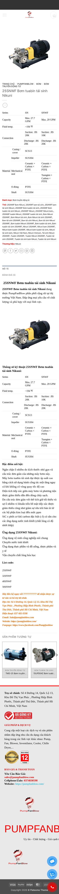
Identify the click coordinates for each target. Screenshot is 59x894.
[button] (4, 15)
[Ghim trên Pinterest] (26, 250)
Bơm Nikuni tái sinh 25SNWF (40, 217)
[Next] (56, 661)
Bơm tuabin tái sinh (43, 223)
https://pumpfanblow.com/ (23, 621)
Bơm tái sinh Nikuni (29, 220)
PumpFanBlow (25, 84)
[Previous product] (5, 105)
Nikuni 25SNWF (29, 227)
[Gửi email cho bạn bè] (21, 250)
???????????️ (30, 594)
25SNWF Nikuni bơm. (44, 211)
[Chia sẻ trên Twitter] (15, 250)
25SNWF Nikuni (27, 211)
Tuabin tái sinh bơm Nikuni (26, 239)
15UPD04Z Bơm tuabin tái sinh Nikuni (43, 673)
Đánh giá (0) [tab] (9, 275)
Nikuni (18, 244)
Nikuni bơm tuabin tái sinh (37, 230)
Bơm (38, 84)
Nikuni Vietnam (34, 233)
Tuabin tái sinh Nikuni (47, 239)
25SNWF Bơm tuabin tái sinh (27, 208)
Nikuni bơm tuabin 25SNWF (13, 230)
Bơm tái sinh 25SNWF (11, 220)
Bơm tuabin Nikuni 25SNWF (22, 223)
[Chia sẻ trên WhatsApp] (5, 250)
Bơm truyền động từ (21, 200)
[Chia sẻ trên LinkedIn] (32, 250)
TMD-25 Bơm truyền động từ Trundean (15, 673)
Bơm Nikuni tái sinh (19, 217)
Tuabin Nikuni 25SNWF (35, 236)
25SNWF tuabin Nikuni (11, 214)
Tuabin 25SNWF (17, 236)
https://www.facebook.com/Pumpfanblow (33, 625)
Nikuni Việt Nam (20, 233)
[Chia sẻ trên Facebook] (10, 250)
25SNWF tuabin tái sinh (32, 214)
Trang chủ (8, 84)
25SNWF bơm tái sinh (35, 205)
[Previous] (2, 661)
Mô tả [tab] (5, 269)
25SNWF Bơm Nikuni (16, 205)
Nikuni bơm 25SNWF (46, 227)
